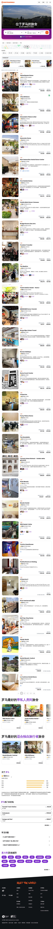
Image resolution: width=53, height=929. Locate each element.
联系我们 (18, 903)
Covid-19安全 (28, 86)
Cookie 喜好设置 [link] (34, 922)
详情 (17, 70)
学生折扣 (30, 907)
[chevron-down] (11, 777)
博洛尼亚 (37, 861)
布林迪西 (21, 861)
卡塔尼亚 (5, 865)
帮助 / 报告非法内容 (21, 907)
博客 (29, 893)
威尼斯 (10, 857)
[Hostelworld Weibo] (3, 891)
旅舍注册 (42, 903)
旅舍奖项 (30, 900)
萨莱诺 (12, 865)
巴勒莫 (18, 857)
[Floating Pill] (18, 693)
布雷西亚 (12, 861)
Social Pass (31, 890)
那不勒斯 (29, 861)
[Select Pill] (47, 2)
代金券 (19, 922)
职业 (41, 897)
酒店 (17, 893)
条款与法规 (11, 922)
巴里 (32, 857)
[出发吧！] (47, 32)
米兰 (4, 857)
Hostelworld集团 (44, 890)
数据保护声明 (5, 922)
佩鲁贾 (48, 857)
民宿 (17, 897)
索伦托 (45, 861)
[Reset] (21, 32)
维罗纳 (25, 857)
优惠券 (15, 922)
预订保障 (30, 897)
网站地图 (28, 922)
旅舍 (21, 73)
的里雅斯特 (39, 857)
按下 (41, 893)
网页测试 (23, 922)
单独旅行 (30, 903)
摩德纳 (4, 861)
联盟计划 (42, 907)
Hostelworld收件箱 (44, 910)
